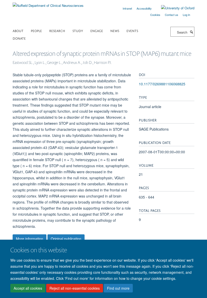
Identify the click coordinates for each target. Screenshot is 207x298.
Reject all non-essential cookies (74, 288)
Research (57, 30)
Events (132, 30)
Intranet (127, 8)
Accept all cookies (28, 288)
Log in (186, 15)
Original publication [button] (66, 238)
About (18, 30)
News (114, 30)
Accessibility (144, 8)
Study (77, 30)
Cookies (155, 15)
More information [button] (29, 238)
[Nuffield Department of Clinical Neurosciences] (48, 3)
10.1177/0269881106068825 (162, 83)
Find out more (118, 288)
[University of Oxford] (173, 8)
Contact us (171, 15)
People (36, 30)
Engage (96, 30)
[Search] (191, 32)
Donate (19, 38)
